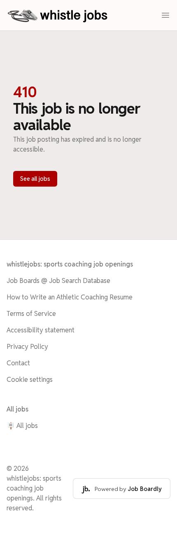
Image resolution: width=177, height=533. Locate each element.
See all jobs (35, 178)
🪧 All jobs (22, 425)
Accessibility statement (41, 330)
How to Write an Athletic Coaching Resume (70, 297)
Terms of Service (31, 313)
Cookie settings (30, 379)
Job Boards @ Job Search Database (58, 280)
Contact (18, 363)
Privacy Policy (27, 346)
